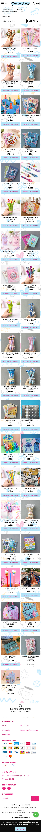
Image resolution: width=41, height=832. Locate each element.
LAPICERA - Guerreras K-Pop (30, 184)
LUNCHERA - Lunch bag (30, 588)
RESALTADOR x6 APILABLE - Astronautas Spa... (10, 686)
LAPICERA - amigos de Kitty (10, 589)
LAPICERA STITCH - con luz (30, 83)
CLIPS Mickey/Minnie (30, 488)
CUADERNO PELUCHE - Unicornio (10, 286)
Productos (24, 725)
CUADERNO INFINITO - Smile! (10, 421)
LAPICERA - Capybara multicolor (10, 83)
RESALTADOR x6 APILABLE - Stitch (10, 116)
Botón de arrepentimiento (21, 817)
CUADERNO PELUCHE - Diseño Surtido (30, 218)
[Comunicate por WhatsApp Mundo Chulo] (36, 814)
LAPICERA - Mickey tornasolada (30, 286)
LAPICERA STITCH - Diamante (30, 354)
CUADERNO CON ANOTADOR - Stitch (30, 150)
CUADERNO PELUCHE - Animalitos (10, 252)
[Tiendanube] (21, 805)
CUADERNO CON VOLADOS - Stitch (30, 116)
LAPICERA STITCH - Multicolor (10, 388)
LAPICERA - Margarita (10, 319)
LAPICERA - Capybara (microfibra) (10, 49)
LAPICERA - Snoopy (30, 49)
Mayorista (6, 735)
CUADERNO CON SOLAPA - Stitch (10, 184)
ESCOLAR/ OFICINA (15, 9)
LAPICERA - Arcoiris (11, 488)
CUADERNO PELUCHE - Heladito (30, 252)
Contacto (6, 730)
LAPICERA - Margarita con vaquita (10, 218)
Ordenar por (6, 17)
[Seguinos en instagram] (4, 788)
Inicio (4, 9)
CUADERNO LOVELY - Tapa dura (30, 555)
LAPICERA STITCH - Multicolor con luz (30, 388)
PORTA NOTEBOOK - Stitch (30, 623)
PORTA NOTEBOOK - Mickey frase (10, 657)
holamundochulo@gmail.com (17, 775)
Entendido (20, 829)
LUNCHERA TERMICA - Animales (10, 623)
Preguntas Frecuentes (29, 730)
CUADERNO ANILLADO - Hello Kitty (10, 150)
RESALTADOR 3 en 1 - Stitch (10, 455)
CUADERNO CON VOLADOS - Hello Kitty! (30, 657)
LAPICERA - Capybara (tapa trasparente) (30, 521)
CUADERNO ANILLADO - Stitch (10, 555)
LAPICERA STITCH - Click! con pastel (10, 354)
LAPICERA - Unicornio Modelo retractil (10, 521)
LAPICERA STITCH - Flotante (30, 320)
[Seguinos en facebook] (9, 788)
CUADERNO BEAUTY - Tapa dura (30, 421)
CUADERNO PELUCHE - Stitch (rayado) (30, 455)
